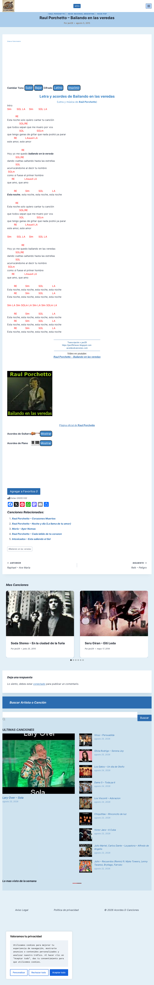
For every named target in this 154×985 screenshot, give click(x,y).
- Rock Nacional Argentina (80, 14)
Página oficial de (77, 425)
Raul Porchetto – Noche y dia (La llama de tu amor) (41, 523)
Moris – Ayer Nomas (24, 528)
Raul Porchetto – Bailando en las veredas (77, 357)
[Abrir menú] (149, 5)
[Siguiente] (143, 624)
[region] (39, 955)
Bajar (38, 88)
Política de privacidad (66, 909)
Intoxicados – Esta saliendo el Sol (31, 538)
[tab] (71, 660)
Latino (58, 88)
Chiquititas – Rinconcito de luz (110, 814)
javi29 (70, 23)
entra (77, 6)
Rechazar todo (38, 972)
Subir (28, 88)
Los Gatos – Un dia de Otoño (109, 766)
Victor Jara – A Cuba (105, 829)
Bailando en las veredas (20, 549)
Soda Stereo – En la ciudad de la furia (38, 643)
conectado (39, 683)
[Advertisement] (77, 64)
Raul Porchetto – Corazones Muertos (33, 518)
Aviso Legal (21, 909)
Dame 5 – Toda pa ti (104, 782)
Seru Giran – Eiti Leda (100, 643)
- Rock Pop (101, 14)
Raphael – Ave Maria (18, 565)
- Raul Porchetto (56, 14)
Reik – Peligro (139, 565)
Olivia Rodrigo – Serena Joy (109, 750)
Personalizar (19, 972)
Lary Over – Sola (12, 797)
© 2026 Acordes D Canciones (121, 909)
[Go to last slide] (10, 624)
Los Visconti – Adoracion (107, 798)
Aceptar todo (58, 972)
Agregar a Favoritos (24, 491)
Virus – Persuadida (104, 735)
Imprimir (74, 88)
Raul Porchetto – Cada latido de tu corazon (37, 533)
